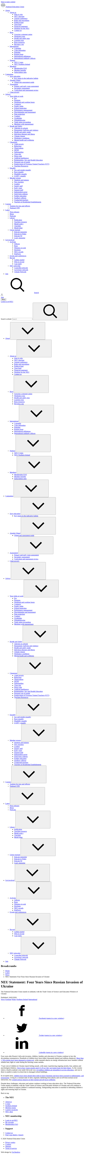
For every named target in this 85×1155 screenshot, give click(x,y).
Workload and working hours (24, 102)
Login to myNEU (7, 302)
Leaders (17, 184)
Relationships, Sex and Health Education (28, 160)
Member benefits (20, 70)
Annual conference (20, 18)
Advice (7, 94)
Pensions (17, 100)
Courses (8, 204)
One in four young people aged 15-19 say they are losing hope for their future (44, 1068)
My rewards (9, 1122)
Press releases (14, 212)
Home (7, 971)
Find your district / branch (14, 1135)
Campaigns (9, 74)
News (7, 975)
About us (13, 12)
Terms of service (11, 1148)
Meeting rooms (10, 1108)
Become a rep (19, 44)
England (8, 999)
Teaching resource (20, 222)
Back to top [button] (5, 1093)
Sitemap (8, 1146)
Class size (17, 154)
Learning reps (19, 40)
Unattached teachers (21, 200)
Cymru (7, 1104)
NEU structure (19, 16)
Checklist (17, 226)
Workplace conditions (21, 138)
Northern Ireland (22, 999)
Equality (13, 168)
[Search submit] (50, 311)
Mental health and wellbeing (24, 140)
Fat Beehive (16, 1152)
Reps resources (19, 42)
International (14, 46)
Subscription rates (20, 72)
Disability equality (20, 174)
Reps (11, 32)
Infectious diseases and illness (24, 134)
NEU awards (18, 252)
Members (13, 66)
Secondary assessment (22, 88)
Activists (13, 242)
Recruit (12, 258)
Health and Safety (16, 126)
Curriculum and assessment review (26, 90)
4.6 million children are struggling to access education (55, 1070)
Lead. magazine (19, 238)
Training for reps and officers (20, 206)
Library (12, 218)
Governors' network (21, 270)
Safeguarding (18, 152)
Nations (12, 60)
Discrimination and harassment (25, 112)
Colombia (17, 48)
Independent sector (20, 192)
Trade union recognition (22, 122)
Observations (18, 148)
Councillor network (21, 268)
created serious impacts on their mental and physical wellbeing (33, 1080)
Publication (18, 220)
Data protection (19, 114)
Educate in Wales (20, 234)
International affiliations (22, 56)
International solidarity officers (24, 58)
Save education (15, 76)
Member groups (15, 178)
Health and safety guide (22, 132)
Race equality (19, 172)
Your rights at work (16, 96)
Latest (7, 210)
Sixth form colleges (21, 194)
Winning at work (20, 248)
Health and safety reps (22, 38)
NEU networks (15, 266)
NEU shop (9, 1112)
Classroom (13, 142)
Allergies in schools (21, 128)
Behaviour (17, 146)
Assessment (14, 84)
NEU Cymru (18, 62)
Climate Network (20, 272)
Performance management (23, 110)
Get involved (9, 240)
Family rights (18, 106)
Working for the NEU (21, 28)
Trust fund (17, 24)
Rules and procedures (21, 20)
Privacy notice (10, 1142)
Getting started (19, 260)
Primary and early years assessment (26, 86)
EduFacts (17, 254)
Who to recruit (19, 262)
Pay (15, 98)
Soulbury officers (20, 198)
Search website (6, 319)
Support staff (18, 190)
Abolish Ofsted (15, 80)
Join (6, 274)
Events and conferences (18, 256)
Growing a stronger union (23, 34)
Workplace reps (19, 36)
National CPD (15, 208)
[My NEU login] (2, 295)
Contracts (17, 104)
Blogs (12, 214)
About (7, 10)
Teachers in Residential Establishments (27, 202)
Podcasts (13, 216)
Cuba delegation (20, 50)
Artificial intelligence (21, 158)
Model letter (18, 228)
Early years (18, 188)
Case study (18, 264)
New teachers (19, 182)
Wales (14, 999)
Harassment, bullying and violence (26, 130)
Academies (18, 118)
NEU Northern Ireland (22, 64)
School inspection (20, 108)
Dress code (18, 156)
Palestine (17, 52)
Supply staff (18, 186)
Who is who (18, 14)
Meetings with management (23, 124)
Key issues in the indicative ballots (26, 78)
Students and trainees (21, 180)
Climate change (19, 136)
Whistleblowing (19, 120)
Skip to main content (8, 2)
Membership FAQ (20, 68)
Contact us (18, 30)
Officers (17, 244)
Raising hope (18, 54)
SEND (16, 150)
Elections (17, 250)
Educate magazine (20, 232)
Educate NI (18, 236)
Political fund (18, 22)
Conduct (17, 116)
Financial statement (21, 26)
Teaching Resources (21, 166)
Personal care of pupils (22, 162)
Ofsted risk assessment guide (24, 82)
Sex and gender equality (22, 170)
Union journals (15, 230)
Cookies (8, 1144)
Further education (20, 196)
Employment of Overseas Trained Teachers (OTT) (31, 164)
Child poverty (14, 92)
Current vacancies (11, 1110)
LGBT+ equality (20, 176)
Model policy (18, 224)
